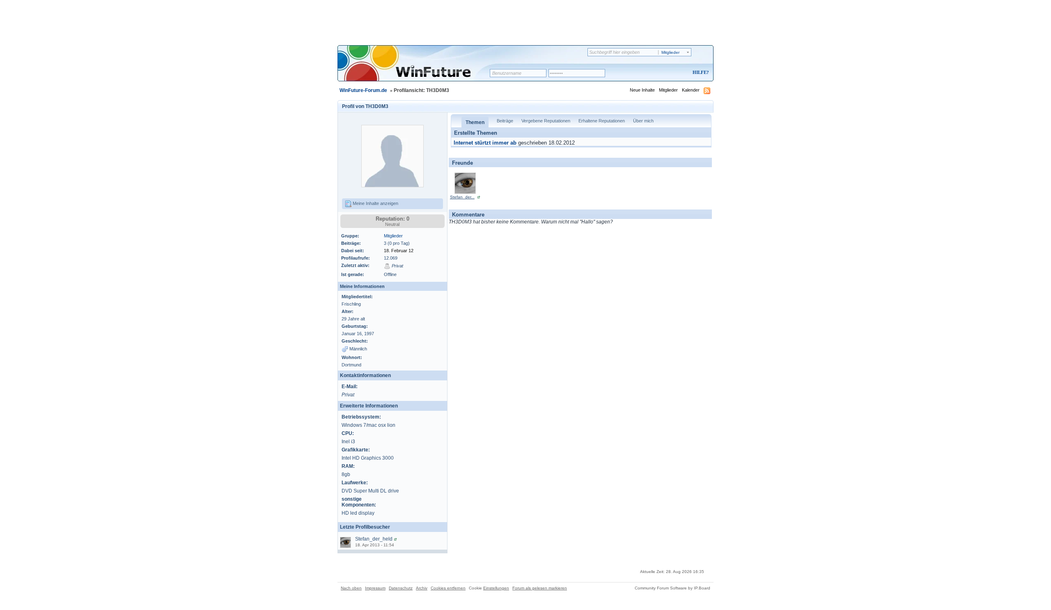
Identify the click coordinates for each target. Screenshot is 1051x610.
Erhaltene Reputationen (601, 120)
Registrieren (666, 73)
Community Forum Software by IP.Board (672, 588)
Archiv (421, 588)
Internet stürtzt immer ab (485, 143)
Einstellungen (496, 588)
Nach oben (351, 588)
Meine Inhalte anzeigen (374, 203)
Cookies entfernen (448, 588)
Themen (475, 122)
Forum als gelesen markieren (539, 588)
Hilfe (700, 72)
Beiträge (505, 120)
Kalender (691, 89)
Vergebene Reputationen (545, 120)
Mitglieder (668, 89)
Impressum (375, 588)
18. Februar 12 (398, 250)
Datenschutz (401, 588)
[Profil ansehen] (395, 539)
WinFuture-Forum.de (363, 90)
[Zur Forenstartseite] (416, 68)
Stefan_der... (462, 197)
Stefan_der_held (373, 539)
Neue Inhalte (642, 89)
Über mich (643, 120)
